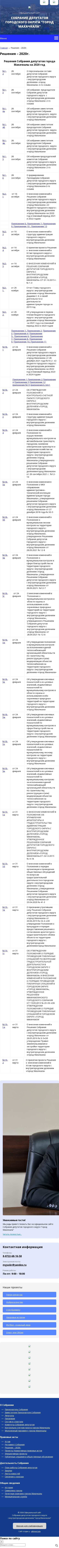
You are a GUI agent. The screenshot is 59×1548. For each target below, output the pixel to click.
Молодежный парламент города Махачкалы (25, 1430)
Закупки (8, 1470)
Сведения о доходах (14, 1476)
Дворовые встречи (15, 1317)
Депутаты (9, 1415)
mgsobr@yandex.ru (14, 1265)
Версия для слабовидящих (29, 1525)
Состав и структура (14, 1421)
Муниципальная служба (16, 1496)
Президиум (10, 1418)
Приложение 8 (21, 339)
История (9, 1487)
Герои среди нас (14, 1294)
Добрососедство (14, 1302)
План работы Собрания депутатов (21, 1467)
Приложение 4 (21, 333)
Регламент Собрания (15, 1444)
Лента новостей (12, 1473)
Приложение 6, (19, 223)
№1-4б (4, 126)
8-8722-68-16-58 (12, 1256)
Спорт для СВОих (14, 1332)
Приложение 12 (37, 382)
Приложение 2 (34, 330)
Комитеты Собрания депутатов (20, 1424)
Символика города (13, 1490)
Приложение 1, (19, 330)
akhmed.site (36, 1531)
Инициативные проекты (16, 1453)
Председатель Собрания (16, 1409)
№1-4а (4, 110)
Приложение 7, (35, 223)
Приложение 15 (39, 226)
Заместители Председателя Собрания (23, 1412)
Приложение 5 (21, 382)
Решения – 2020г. (13, 1447)
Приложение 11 (39, 341)
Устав (7, 1441)
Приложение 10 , (22, 226)
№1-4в (4, 142)
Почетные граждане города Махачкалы (23, 1493)
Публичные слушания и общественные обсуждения (29, 1456)
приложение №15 (21, 384)
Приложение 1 (20, 379)
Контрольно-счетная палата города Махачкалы (27, 1427)
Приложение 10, (22, 341)
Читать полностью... (12, 1234)
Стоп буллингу (13, 1309)
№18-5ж (5, 716)
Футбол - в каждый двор (18, 1324)
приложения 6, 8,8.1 (40, 384)
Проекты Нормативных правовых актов (23, 1450)
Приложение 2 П (36, 379)
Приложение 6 (21, 336)
